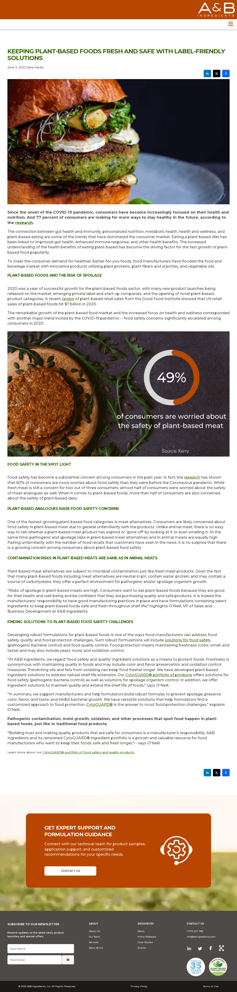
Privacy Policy (139, 986)
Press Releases (147, 936)
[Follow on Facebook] (210, 948)
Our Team (94, 936)
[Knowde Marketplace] (221, 948)
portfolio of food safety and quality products (99, 752)
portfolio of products (172, 675)
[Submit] (68, 959)
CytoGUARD (138, 675)
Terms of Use (210, 986)
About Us (94, 931)
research (24, 223)
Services (94, 942)
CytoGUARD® (53, 752)
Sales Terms (96, 947)
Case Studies (145, 942)
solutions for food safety (188, 640)
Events (142, 947)
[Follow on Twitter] (200, 948)
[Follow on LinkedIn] (189, 948)
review (68, 299)
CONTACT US (70, 871)
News (141, 931)
